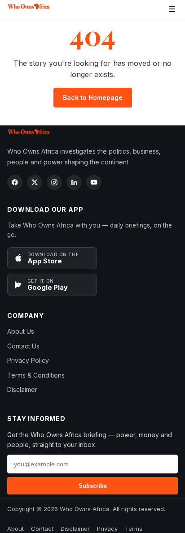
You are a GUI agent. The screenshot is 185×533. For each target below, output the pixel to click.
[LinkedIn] (74, 182)
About (15, 528)
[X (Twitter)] (34, 182)
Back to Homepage (93, 97)
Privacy (107, 528)
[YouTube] (93, 182)
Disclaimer (22, 389)
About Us (20, 331)
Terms (133, 528)
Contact (42, 528)
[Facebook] (14, 182)
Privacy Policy (28, 360)
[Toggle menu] (172, 9)
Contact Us (23, 346)
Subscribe (93, 485)
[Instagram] (54, 182)
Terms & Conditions (36, 375)
